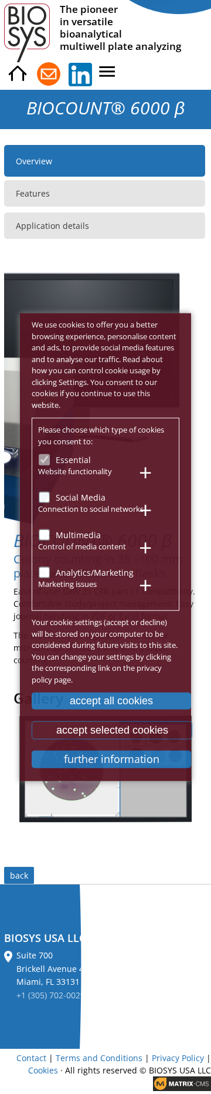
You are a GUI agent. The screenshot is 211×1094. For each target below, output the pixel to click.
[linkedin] (80, 74)
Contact (31, 1057)
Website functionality (75, 470)
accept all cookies (111, 701)
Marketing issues (67, 583)
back (19, 875)
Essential (73, 459)
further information (111, 759)
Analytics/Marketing (95, 572)
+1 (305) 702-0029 (50, 995)
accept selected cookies (112, 729)
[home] (17, 74)
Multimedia (78, 535)
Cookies (43, 1070)
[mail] (48, 74)
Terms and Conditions (99, 1057)
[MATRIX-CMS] (182, 1083)
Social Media (81, 497)
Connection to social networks (91, 508)
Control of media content (82, 546)
